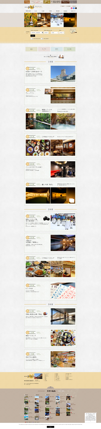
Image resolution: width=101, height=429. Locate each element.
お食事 (43, 11)
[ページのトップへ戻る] (99, 422)
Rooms (60, 30)
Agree (50, 426)
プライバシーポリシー (69, 376)
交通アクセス (73, 11)
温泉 (35, 11)
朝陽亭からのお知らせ (69, 379)
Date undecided (46, 38)
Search (33, 35)
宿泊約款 (67, 377)
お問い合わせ (57, 379)
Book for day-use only (37, 38)
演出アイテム (57, 377)
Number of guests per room (47, 30)
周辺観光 (65, 11)
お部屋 (50, 11)
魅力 (45, 377)
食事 (45, 379)
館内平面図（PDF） (69, 373)
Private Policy (80, 424)
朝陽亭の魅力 (28, 11)
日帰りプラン (47, 376)
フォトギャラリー (58, 380)
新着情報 (67, 378)
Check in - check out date (34, 30)
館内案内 (57, 11)
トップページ (47, 373)
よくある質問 (57, 378)
